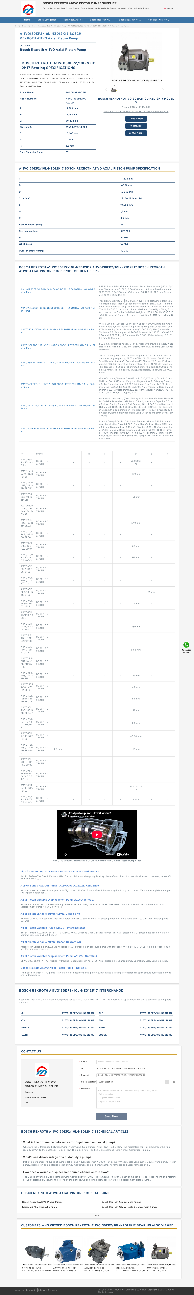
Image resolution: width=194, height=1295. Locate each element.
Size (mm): (26, 127)
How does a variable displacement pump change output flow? (66, 1172)
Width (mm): (26, 244)
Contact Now (136, 118)
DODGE (103, 1035)
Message (84, 1088)
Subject (84, 1075)
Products (26, 26)
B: (21, 114)
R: (21, 146)
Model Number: (28, 99)
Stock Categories (47, 20)
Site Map (42, 1290)
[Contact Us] (186, 647)
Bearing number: (28, 231)
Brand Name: (27, 92)
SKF (101, 1013)
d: (20, 237)
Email (83, 1062)
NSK (23, 1013)
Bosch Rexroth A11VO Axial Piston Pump (49, 26)
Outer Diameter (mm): (31, 251)
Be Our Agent (136, 133)
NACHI (24, 1035)
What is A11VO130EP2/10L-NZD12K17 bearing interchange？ (136, 111)
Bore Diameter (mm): (31, 152)
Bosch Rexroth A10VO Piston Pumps (102, 20)
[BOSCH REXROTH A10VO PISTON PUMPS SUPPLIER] (28, 8)
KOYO (102, 1027)
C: (21, 133)
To (82, 1068)
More (97, 1215)
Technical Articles (73, 20)
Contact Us (31, 1290)
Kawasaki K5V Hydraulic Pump (160, 20)
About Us (19, 1290)
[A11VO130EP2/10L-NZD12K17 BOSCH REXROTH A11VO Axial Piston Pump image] (136, 57)
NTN (23, 1020)
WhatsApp (136, 126)
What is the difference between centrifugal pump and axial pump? (69, 1142)
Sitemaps (52, 1290)
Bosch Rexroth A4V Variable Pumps (131, 20)
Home (27, 20)
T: (21, 108)
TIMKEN (25, 1027)
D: (21, 121)
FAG (101, 1020)
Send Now (111, 1116)
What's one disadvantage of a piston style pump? (57, 1157)
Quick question (88, 1082)
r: (20, 139)
